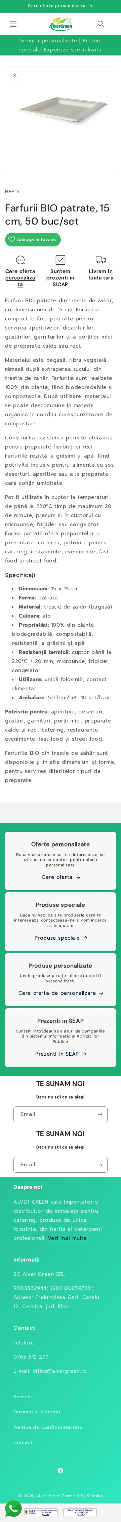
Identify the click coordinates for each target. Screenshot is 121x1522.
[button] (13, 23)
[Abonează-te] (99, 1114)
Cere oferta (57, 877)
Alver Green (48, 1496)
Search (22, 1396)
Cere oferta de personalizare (57, 993)
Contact (23, 1442)
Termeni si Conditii (36, 1411)
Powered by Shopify (82, 1496)
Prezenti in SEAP (57, 1054)
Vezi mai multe (67, 1238)
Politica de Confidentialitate (48, 1427)
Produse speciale (57, 938)
